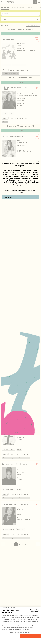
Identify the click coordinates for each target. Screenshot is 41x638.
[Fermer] (38, 162)
